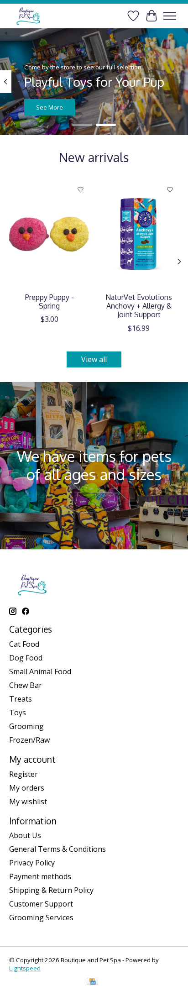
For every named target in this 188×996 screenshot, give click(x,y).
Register (23, 774)
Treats (20, 699)
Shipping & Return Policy (51, 890)
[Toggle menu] (170, 16)
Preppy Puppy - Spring (49, 301)
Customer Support (41, 904)
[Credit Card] (92, 982)
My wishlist (28, 802)
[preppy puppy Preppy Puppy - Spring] (49, 234)
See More (49, 107)
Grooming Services (41, 917)
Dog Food (25, 658)
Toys (17, 713)
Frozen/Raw (29, 740)
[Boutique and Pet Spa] (28, 15)
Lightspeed (25, 968)
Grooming (26, 726)
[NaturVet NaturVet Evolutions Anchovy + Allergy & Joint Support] (139, 234)
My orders (26, 788)
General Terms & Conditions (57, 849)
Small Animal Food (40, 671)
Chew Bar (25, 685)
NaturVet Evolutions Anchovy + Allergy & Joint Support (138, 306)
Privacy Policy (32, 863)
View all (94, 359)
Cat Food (24, 644)
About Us (25, 835)
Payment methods (40, 876)
